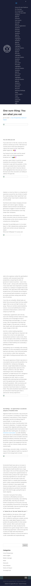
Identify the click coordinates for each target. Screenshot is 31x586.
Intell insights (6, 555)
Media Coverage (7, 558)
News (4, 560)
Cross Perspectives (16, 118)
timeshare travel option (9, 433)
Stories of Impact (7, 568)
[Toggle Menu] (26, 577)
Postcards (5, 563)
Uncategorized (7, 570)
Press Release (6, 565)
